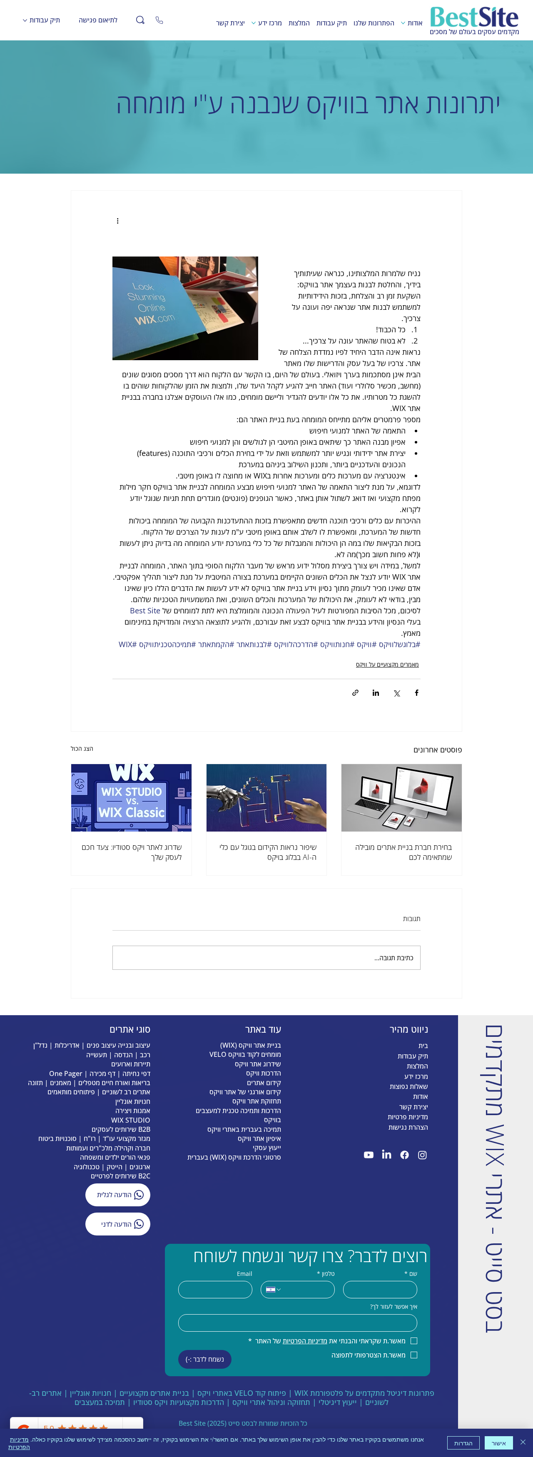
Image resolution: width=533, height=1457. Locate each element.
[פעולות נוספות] (117, 221)
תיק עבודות (413, 1056)
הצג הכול (82, 748)
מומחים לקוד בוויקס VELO (245, 1054)
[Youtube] (368, 1155)
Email (244, 1274)
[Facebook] (404, 1155)
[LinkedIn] (386, 1155)
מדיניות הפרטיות (19, 1443)
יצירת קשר (413, 1106)
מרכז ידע (416, 1076)
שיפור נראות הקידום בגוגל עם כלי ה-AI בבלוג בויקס (267, 852)
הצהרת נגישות (408, 1127)
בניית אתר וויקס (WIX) (250, 1045)
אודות (420, 1096)
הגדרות (463, 1443)
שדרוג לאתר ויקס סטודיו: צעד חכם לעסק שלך (132, 852)
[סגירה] (523, 1442)
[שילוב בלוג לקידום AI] (267, 798)
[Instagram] (422, 1155)
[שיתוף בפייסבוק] (417, 693)
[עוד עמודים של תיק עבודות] (25, 20)
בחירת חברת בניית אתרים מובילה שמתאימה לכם (403, 852)
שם (410, 1274)
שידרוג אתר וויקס (258, 1063)
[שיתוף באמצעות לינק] (355, 693)
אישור (499, 1443)
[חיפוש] (140, 20)
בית (423, 1045)
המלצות (417, 1066)
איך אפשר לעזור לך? (393, 1306)
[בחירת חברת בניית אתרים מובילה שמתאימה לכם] (401, 798)
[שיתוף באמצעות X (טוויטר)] (396, 693)
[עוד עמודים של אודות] (403, 23)
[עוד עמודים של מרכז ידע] (254, 23)
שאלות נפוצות (409, 1086)
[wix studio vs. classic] (131, 798)
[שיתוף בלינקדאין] (376, 693)
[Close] (159, 20)
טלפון (326, 1274)
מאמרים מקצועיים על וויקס (387, 664)
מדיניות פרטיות (408, 1116)
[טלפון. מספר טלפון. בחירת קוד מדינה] (274, 1289)
